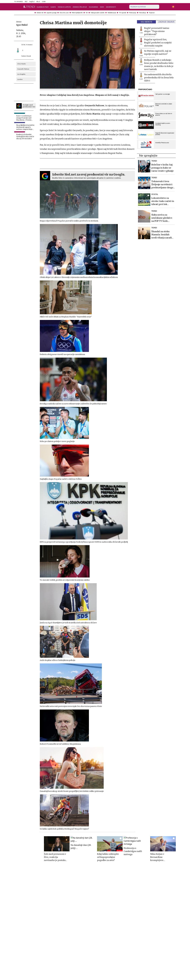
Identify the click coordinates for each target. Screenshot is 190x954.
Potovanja (132, 12)
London (20, 79)
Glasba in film (42, 7)
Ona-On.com (64, 12)
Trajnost (151, 12)
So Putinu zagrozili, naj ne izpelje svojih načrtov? (157, 52)
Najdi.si (31, 1)
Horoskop (142, 12)
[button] (15, 7)
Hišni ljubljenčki (77, 12)
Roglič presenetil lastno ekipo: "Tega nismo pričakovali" (156, 31)
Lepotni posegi (51, 12)
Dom (102, 7)
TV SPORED (18, 1)
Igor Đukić (22, 25)
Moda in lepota (64, 7)
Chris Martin (21, 64)
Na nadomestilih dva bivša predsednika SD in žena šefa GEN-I (158, 77)
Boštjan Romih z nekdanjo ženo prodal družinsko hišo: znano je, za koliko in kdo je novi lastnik (159, 65)
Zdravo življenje (80, 7)
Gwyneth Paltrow (23, 69)
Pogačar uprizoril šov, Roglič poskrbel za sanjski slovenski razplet (158, 42)
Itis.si (38, 1)
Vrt (87, 12)
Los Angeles (21, 74)
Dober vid (40, 12)
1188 (43, 1)
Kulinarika (93, 7)
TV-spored (122, 12)
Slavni (53, 7)
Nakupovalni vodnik (97, 12)
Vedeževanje (112, 12)
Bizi (26, 1)
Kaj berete (146, 22)
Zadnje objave (166, 22)
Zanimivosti (111, 7)
